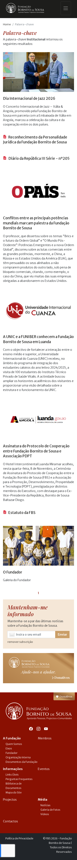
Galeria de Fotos (50, 809)
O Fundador (12, 572)
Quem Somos (14, 744)
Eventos (44, 769)
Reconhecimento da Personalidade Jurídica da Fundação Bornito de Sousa (35, 140)
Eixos (9, 748)
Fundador (12, 752)
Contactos (10, 821)
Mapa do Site (14, 792)
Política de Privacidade (19, 838)
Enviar (62, 634)
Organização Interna (18, 757)
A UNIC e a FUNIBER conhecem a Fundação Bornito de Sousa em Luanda (38, 339)
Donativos (65, 696)
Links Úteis (12, 774)
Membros (45, 738)
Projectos (10, 800)
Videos (44, 814)
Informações (13, 769)
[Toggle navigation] (66, 8)
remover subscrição (20, 641)
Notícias (45, 805)
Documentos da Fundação (21, 761)
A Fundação (12, 738)
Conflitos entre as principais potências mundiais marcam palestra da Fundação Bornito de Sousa (36, 223)
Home (7, 24)
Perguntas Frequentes (19, 779)
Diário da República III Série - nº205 (39, 158)
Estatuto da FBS (22, 512)
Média (42, 800)
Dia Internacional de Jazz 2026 (29, 98)
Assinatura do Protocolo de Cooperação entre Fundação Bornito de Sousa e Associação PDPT (36, 451)
